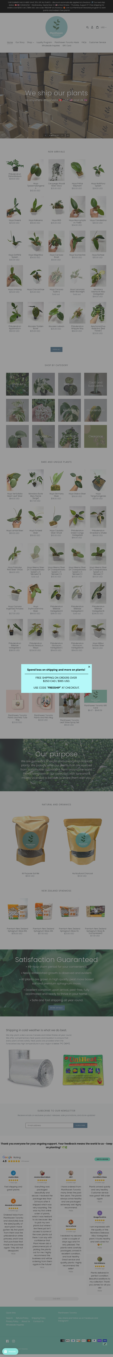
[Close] (89, 666)
